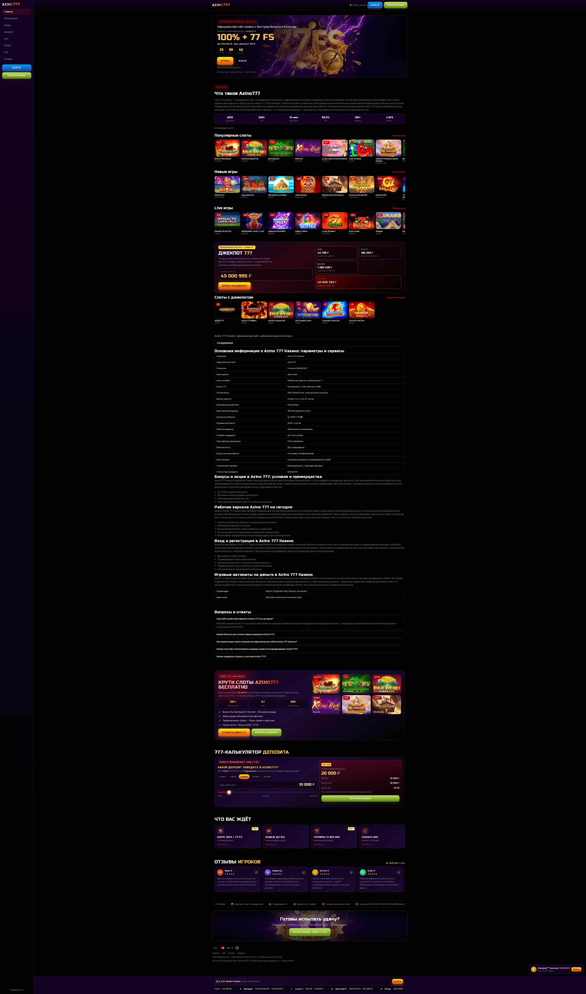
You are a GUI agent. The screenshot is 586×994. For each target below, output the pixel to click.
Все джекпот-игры (396, 297)
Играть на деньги (266, 732)
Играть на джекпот (234, 285)
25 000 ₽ (255, 777)
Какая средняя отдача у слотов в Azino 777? (241, 656)
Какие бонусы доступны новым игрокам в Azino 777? (246, 634)
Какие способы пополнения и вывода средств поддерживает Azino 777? (257, 648)
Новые (7, 25)
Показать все (398, 135)
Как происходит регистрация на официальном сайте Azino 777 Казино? (257, 641)
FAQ (6, 52)
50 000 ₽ (267, 777)
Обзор (7, 45)
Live (6, 38)
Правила (241, 953)
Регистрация (16, 75)
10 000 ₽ (244, 777)
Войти (17, 67)
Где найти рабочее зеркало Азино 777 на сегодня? (245, 618)
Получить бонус (360, 798)
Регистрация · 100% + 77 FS (310, 931)
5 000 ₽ (233, 777)
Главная (8, 11)
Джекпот (9, 31)
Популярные (11, 18)
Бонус (243, 60)
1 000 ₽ (222, 777)
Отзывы (8, 58)
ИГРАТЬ (225, 60)
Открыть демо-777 (234, 732)
